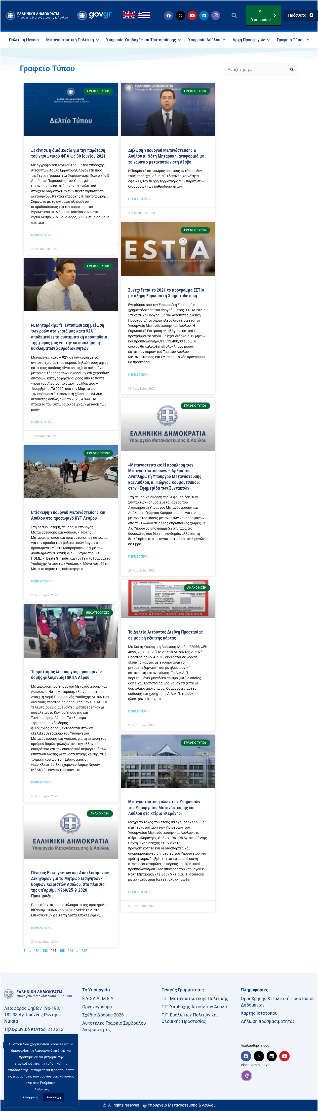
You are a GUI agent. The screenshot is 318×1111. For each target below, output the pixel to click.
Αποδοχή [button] (53, 1097)
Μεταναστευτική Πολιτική (70, 39)
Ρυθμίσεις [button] (41, 1089)
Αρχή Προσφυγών (249, 39)
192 (84, 950)
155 (62, 950)
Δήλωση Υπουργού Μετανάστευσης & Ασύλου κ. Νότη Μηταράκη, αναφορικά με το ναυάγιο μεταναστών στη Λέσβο (166, 156)
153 (45, 950)
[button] (234, 15)
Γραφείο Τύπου (291, 39)
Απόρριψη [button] (30, 1097)
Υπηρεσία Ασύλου (204, 39)
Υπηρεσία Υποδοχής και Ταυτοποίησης (141, 39)
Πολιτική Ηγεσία (24, 39)
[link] (278, 1075)
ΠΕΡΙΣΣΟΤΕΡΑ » (42, 235)
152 (36, 950)
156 (70, 950)
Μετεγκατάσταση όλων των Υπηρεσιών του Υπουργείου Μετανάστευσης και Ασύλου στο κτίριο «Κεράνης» (164, 807)
